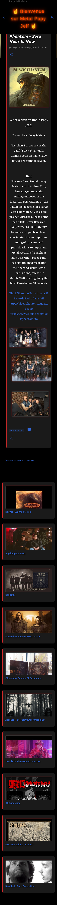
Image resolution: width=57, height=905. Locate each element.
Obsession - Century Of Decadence (23, 678)
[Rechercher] (52, 17)
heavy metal (16, 431)
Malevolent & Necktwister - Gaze (22, 636)
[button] (11, 55)
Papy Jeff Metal (18, 1)
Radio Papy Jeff (34, 298)
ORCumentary (12, 803)
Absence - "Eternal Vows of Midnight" (25, 720)
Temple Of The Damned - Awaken (22, 761)
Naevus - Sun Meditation (18, 512)
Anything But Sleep (15, 553)
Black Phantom (19, 293)
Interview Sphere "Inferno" (19, 844)
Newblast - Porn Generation (19, 886)
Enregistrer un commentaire (19, 460)
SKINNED (10, 595)
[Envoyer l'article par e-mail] (29, 430)
